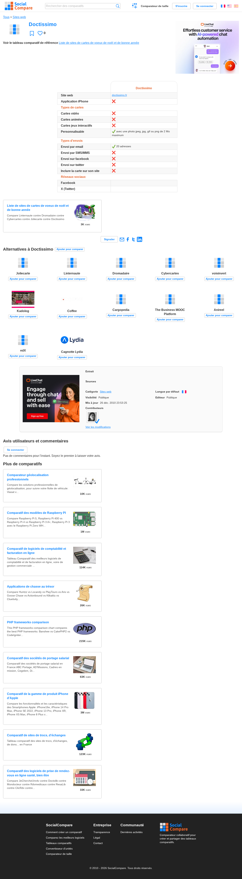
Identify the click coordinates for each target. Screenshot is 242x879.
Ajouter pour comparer (70, 249)
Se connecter (204, 6)
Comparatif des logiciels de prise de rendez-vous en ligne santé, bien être (38, 773)
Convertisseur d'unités (59, 848)
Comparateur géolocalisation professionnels (28, 477)
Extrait (89, 371)
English (229, 6)
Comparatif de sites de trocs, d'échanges (36, 735)
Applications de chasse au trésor (30, 586)
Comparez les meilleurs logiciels (65, 837)
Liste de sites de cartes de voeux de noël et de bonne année (99, 42)
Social (178, 827)
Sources (90, 381)
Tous (6, 17)
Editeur (160, 397)
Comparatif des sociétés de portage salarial (38, 658)
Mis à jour (91, 402)
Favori (31, 33)
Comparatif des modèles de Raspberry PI (36, 512)
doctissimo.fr (119, 95)
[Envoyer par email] (121, 239)
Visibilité (91, 397)
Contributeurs (94, 408)
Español (236, 6)
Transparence (101, 832)
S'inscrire (181, 6)
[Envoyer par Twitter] (133, 239)
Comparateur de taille (154, 6)
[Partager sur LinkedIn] (139, 239)
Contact (98, 843)
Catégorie (91, 391)
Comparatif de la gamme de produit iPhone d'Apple (37, 696)
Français (223, 6)
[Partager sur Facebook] (127, 239)
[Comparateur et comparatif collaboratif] (18, 6)
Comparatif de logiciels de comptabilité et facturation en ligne (36, 551)
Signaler (109, 239)
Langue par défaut (167, 391)
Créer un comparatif (134, 6)
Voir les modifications (98, 426)
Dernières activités (131, 832)
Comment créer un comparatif (64, 832)
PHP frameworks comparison (28, 622)
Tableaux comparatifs (58, 843)
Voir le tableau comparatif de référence (30, 42)
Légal (96, 837)
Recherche (117, 6)
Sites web (19, 17)
